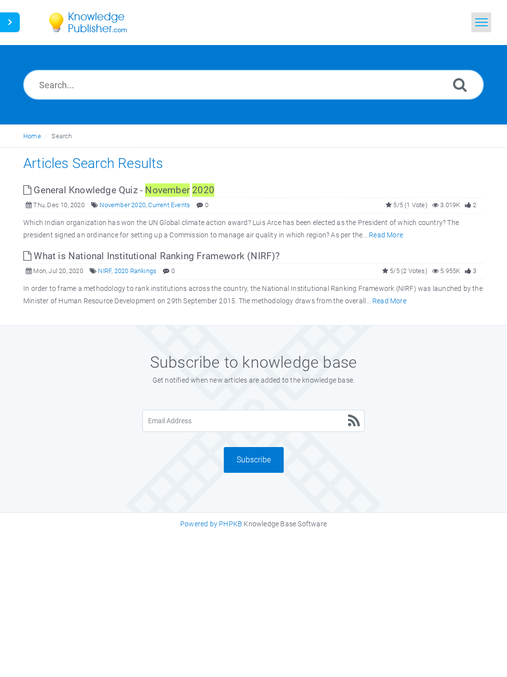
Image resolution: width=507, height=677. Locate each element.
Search (61, 136)
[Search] (460, 84)
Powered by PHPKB (211, 524)
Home (32, 136)
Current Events (169, 205)
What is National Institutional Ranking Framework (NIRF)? (155, 256)
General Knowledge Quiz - (122, 190)
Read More (386, 235)
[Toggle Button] (10, 22)
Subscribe (254, 459)
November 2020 (123, 205)
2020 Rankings (135, 271)
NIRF (104, 271)
